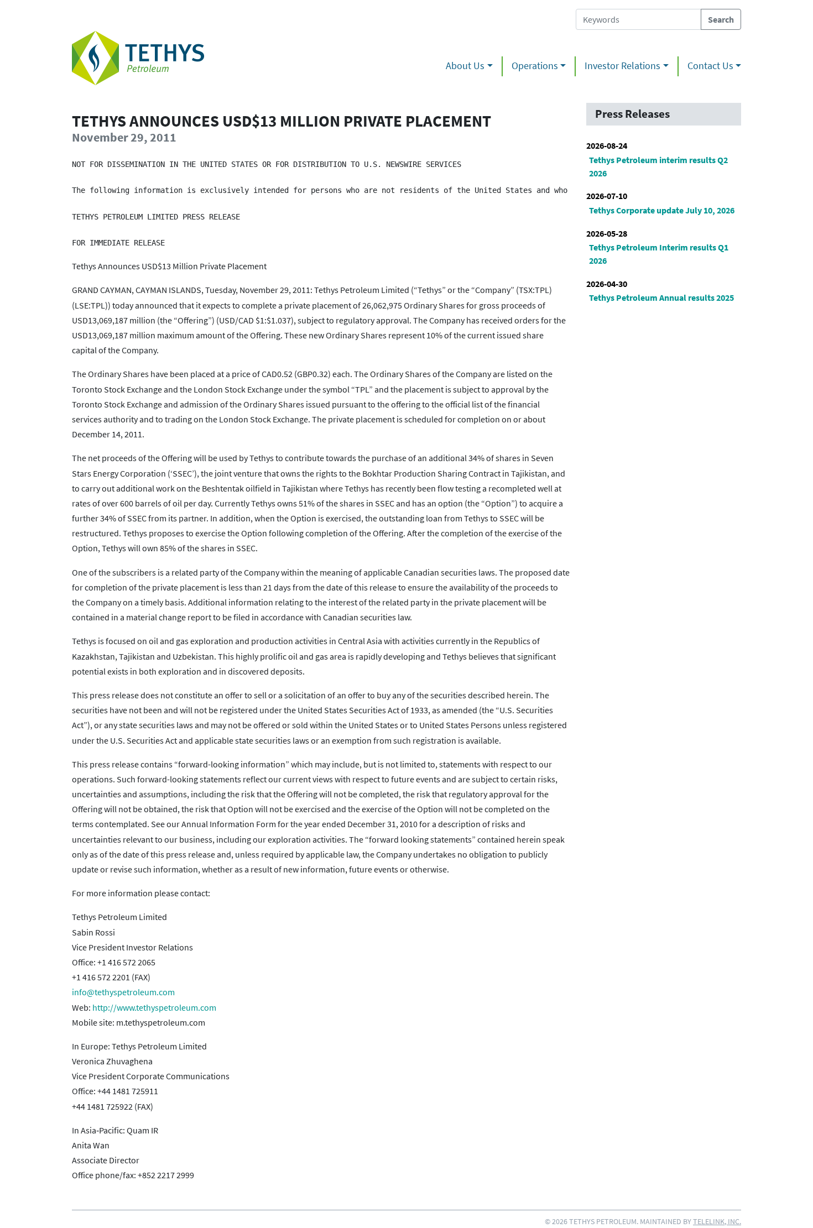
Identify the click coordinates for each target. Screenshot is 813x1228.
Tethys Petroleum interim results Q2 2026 (658, 166)
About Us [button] (465, 66)
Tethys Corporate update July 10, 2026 (661, 210)
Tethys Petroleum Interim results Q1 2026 (658, 254)
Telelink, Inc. (717, 1221)
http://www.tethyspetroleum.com (154, 1007)
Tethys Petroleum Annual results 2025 (661, 297)
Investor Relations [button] (622, 66)
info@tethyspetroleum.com (123, 991)
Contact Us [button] (710, 66)
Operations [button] (535, 66)
